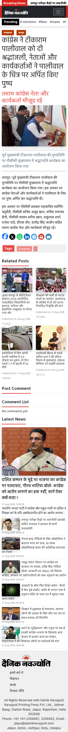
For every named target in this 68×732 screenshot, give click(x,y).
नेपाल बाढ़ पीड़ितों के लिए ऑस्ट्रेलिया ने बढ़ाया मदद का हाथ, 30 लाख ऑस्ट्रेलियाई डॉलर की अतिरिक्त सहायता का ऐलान (33, 545)
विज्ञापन (14, 679)
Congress (24, 248)
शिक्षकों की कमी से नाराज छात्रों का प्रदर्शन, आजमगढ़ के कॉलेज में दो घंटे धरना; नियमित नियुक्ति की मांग (50, 301)
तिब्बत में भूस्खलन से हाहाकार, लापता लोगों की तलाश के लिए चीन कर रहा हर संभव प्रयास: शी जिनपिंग (43, 613)
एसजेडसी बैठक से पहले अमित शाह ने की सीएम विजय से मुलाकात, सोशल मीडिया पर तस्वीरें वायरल (50, 358)
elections (29, 22)
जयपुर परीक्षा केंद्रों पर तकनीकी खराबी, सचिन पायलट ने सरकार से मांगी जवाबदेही (43, 524)
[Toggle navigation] (58, 11)
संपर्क (13, 685)
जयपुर (21, 32)
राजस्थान (8, 32)
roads (56, 22)
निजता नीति (17, 691)
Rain (44, 22)
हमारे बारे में (16, 673)
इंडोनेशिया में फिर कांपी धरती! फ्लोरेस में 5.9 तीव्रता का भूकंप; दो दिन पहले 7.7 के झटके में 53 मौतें (15, 360)
